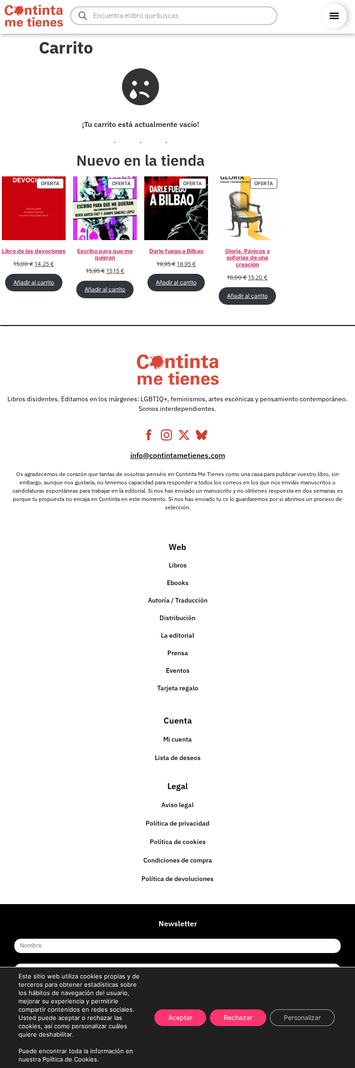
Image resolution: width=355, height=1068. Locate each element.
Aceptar (180, 1017)
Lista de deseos (178, 758)
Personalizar (302, 1017)
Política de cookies (178, 842)
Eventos (178, 670)
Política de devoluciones (177, 879)
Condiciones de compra (177, 860)
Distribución (177, 618)
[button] (334, 16)
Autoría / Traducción (178, 600)
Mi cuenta (177, 739)
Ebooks (178, 583)
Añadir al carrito (33, 282)
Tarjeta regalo (177, 688)
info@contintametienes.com (177, 455)
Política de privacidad (177, 823)
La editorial (177, 635)
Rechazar (238, 1017)
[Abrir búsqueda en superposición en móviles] (174, 16)
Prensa (177, 653)
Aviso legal (177, 805)
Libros (178, 565)
